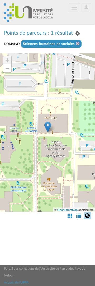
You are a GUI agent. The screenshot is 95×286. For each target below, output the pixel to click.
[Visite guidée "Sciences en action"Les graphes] (47, 127)
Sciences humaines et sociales (49, 44)
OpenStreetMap (67, 209)
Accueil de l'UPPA (16, 282)
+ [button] (7, 60)
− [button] (7, 68)
